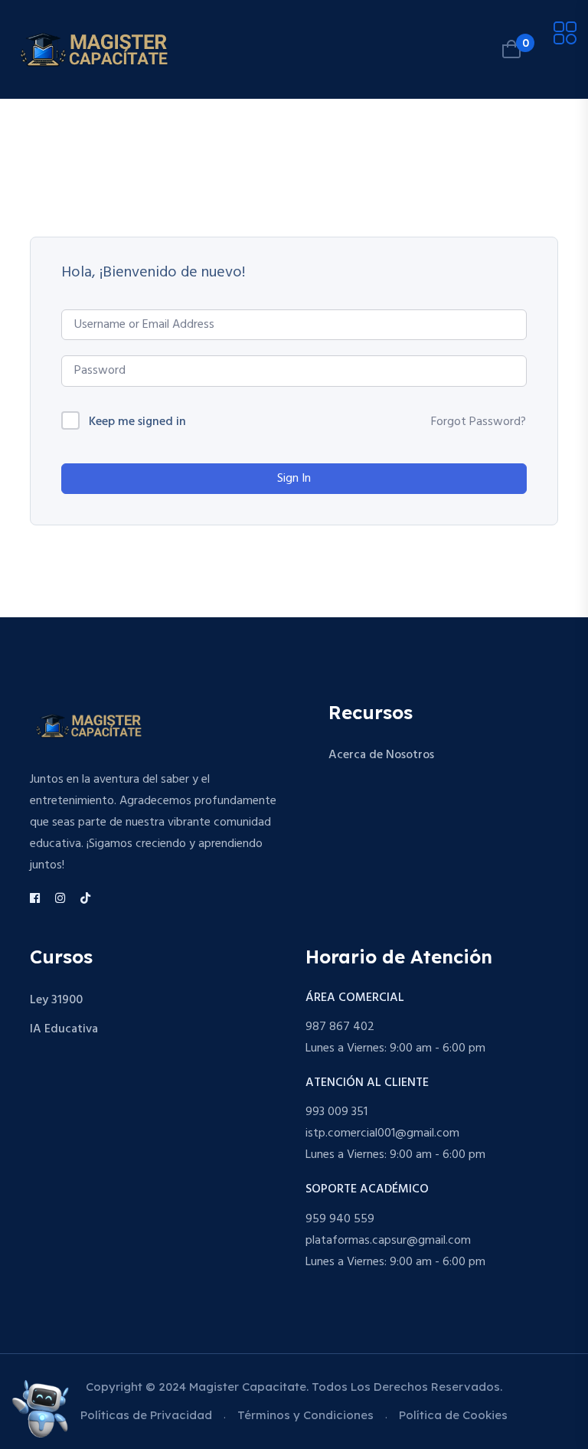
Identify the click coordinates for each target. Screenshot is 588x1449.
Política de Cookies (453, 1415)
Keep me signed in (137, 422)
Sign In (294, 479)
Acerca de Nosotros (381, 755)
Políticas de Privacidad (146, 1415)
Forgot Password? (478, 422)
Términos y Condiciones (305, 1415)
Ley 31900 (56, 1000)
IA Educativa (64, 1029)
